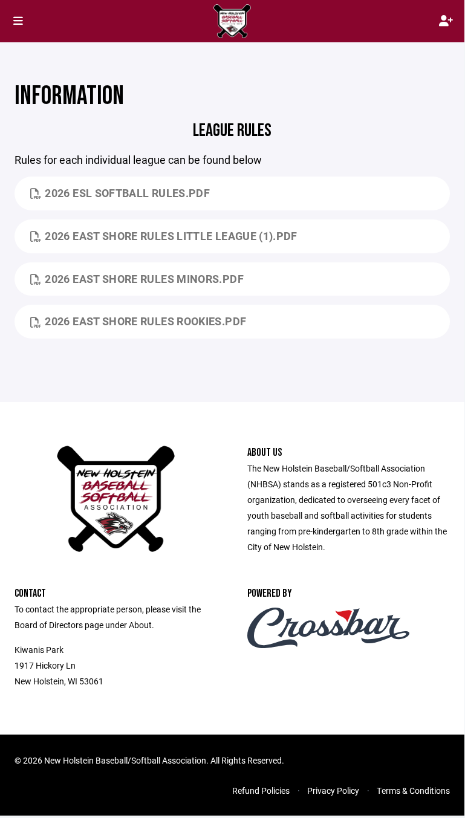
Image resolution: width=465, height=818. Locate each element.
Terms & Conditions (413, 790)
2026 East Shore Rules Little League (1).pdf (171, 236)
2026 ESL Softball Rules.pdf (127, 193)
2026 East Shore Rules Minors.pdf (144, 278)
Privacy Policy (333, 790)
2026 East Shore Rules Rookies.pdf (145, 321)
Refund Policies (261, 790)
